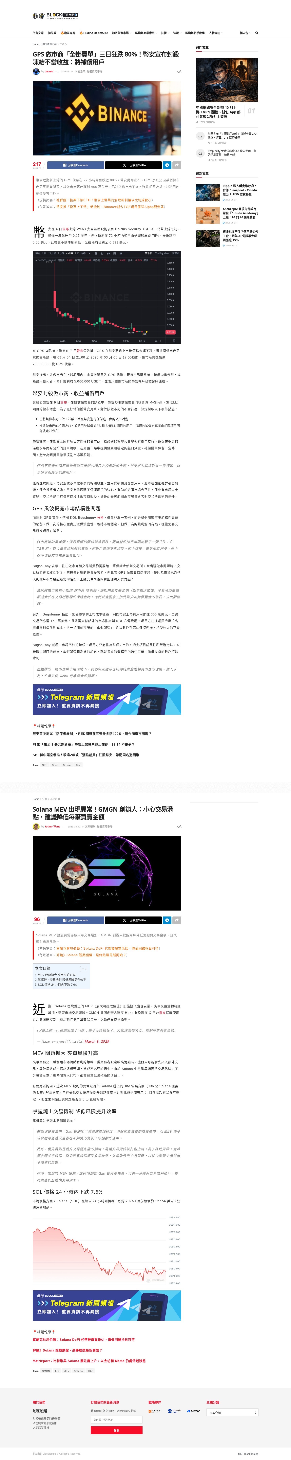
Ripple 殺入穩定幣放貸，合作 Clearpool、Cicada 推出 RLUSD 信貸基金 (240, 190)
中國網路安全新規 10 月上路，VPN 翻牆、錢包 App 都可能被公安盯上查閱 (218, 112)
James (49, 71)
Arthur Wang (52, 826)
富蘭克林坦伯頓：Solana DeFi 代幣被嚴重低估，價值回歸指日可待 (107, 948)
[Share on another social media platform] (176, 165)
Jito (57, 1371)
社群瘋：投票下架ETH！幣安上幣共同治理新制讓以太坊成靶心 (104, 200)
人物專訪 (214, 33)
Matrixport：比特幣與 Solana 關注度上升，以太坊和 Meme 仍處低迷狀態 (89, 1361)
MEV (66, 1371)
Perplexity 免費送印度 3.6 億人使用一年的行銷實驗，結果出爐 (232, 153)
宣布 (65, 229)
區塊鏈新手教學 (195, 33)
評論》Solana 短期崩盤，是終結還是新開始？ (91, 955)
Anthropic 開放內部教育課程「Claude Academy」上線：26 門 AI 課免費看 (240, 213)
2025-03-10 (66, 71)
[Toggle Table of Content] (81, 969)
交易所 (63, 44)
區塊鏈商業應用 (145, 33)
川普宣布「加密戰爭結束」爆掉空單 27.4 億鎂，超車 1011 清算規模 (232, 135)
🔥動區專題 (68, 33)
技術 (164, 33)
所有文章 (38, 33)
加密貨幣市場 (120, 33)
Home (36, 44)
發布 (80, 351)
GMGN (46, 1371)
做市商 (67, 765)
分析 (100, 517)
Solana (78, 1371)
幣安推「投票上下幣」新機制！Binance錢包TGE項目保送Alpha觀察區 (110, 207)
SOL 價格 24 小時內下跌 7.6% (58, 984)
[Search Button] (256, 33)
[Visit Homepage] (55, 14)
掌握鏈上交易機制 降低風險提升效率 (62, 979)
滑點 (90, 1371)
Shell (55, 765)
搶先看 (52, 33)
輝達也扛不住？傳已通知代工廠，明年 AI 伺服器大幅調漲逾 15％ (240, 236)
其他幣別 (55, 798)
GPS (45, 765)
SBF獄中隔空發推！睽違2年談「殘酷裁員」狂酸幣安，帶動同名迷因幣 (86, 755)
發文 (162, 1012)
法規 (176, 33)
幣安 (78, 765)
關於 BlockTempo (248, 1454)
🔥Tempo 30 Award (94, 33)
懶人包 (244, 33)
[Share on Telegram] (167, 165)
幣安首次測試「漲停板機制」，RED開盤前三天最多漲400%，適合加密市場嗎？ (92, 733)
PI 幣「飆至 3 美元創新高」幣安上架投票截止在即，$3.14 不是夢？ (84, 744)
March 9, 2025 (97, 1041)
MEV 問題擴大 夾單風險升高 (57, 975)
